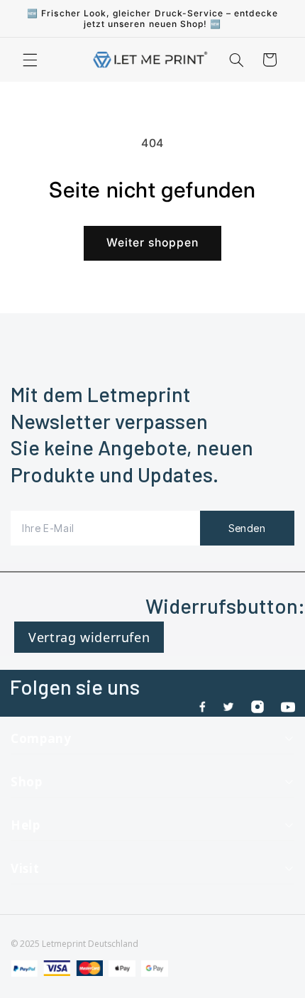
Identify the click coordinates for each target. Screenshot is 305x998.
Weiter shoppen (152, 242)
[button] (29, 59)
